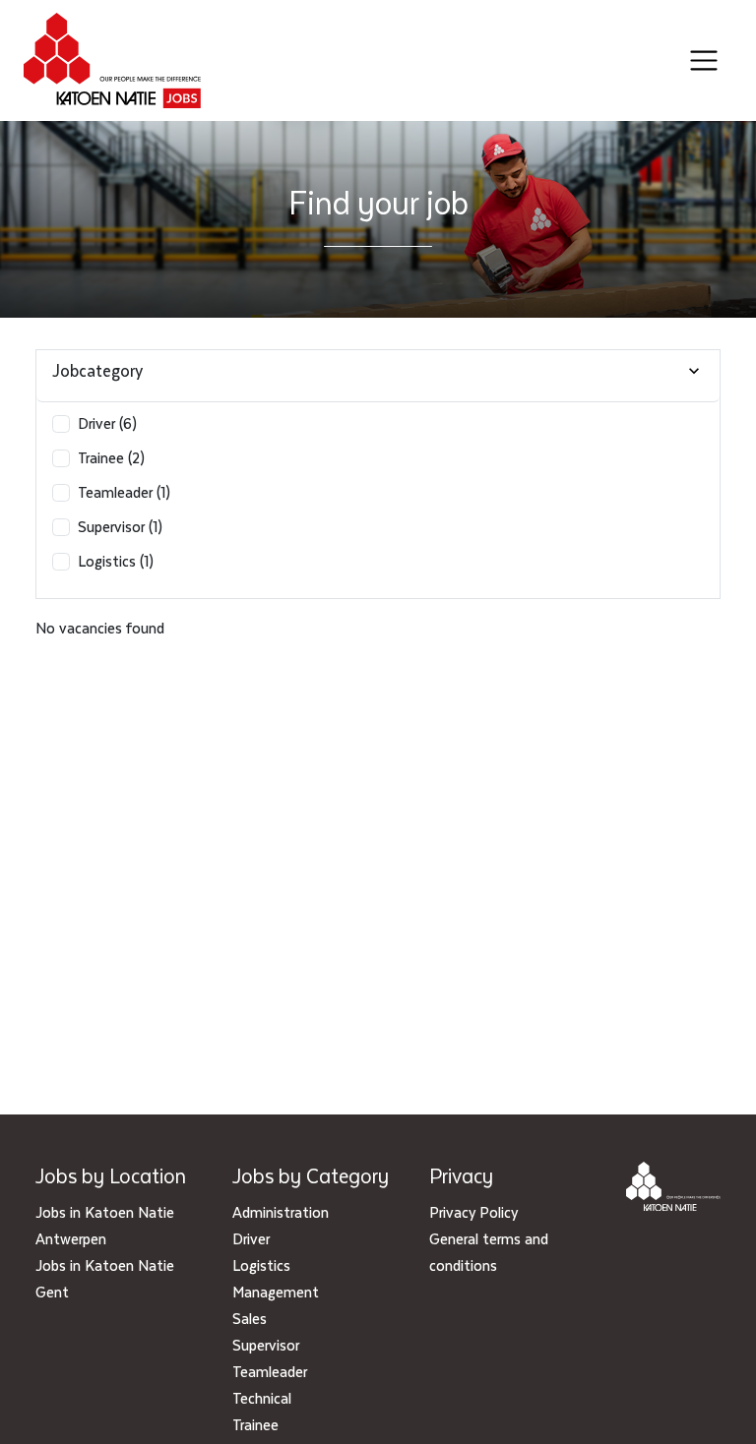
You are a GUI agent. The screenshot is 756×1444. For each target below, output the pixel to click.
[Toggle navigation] (703, 61)
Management (275, 1291)
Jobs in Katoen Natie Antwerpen (104, 1225)
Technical (261, 1398)
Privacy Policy (473, 1212)
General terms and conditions (488, 1252)
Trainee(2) (111, 457)
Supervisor (265, 1345)
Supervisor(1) (120, 526)
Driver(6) (107, 423)
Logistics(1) (116, 561)
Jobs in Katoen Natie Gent (104, 1278)
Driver (251, 1238)
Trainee (255, 1424)
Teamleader (269, 1371)
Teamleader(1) (124, 492)
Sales (249, 1318)
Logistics (261, 1265)
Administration (280, 1212)
